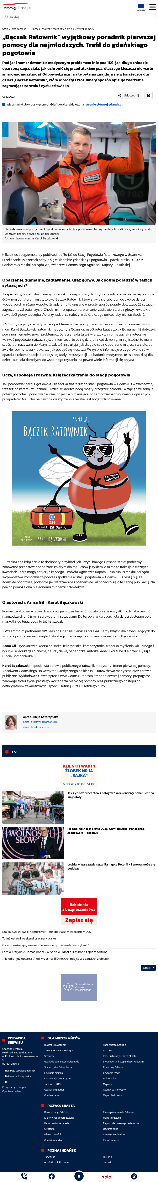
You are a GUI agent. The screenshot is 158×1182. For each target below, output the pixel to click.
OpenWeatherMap (12, 1091)
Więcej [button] (147, 968)
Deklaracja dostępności (18, 1076)
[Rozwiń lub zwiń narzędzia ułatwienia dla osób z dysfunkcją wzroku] (134, 1177)
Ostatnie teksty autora (36, 727)
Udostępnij (131, 95)
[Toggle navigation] (152, 7)
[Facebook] (52, 1177)
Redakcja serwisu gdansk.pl (20, 1070)
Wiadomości (19, 29)
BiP (7, 1082)
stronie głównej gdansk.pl (104, 104)
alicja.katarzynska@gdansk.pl (40, 722)
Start (5, 29)
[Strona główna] (24, 1177)
